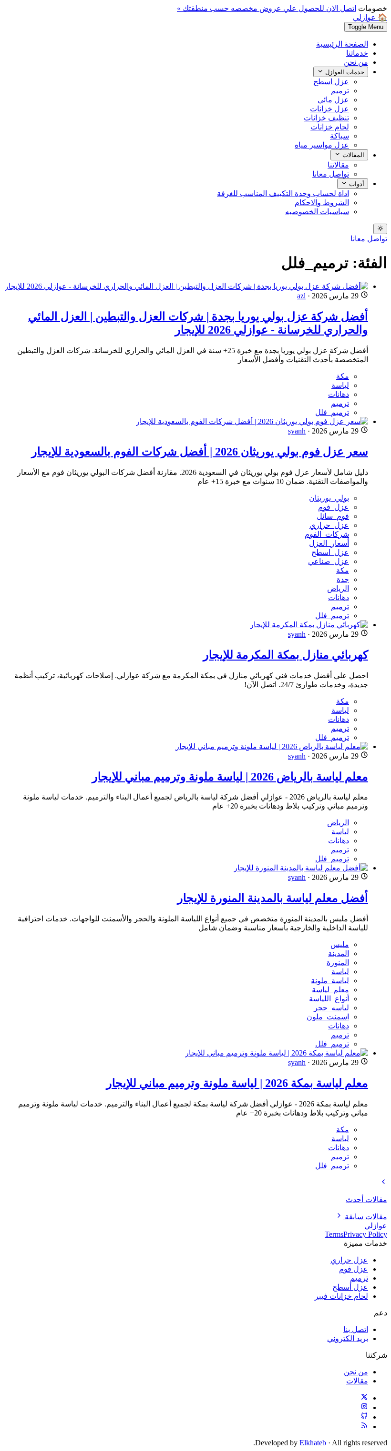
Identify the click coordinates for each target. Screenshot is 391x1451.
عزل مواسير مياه (322, 145)
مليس (339, 944)
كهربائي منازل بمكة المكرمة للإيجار (285, 655)
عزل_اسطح (330, 552)
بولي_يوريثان (329, 498)
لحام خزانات (329, 127)
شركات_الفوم (327, 534)
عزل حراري (349, 1260)
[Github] (364, 1417)
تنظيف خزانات (326, 118)
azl (301, 296)
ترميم (340, 91)
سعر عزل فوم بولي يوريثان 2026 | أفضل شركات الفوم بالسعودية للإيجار (199, 451)
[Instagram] (364, 1407)
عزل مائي (333, 100)
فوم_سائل (333, 516)
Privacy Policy (365, 1234)
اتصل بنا (355, 1329)
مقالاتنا (338, 165)
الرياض (338, 588)
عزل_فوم (333, 507)
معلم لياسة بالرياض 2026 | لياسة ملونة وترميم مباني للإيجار (230, 776)
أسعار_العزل (329, 543)
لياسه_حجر (331, 1008)
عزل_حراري (329, 525)
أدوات (355, 184)
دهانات (338, 394)
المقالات (352, 155)
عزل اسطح (331, 82)
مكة (342, 376)
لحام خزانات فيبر (341, 1296)
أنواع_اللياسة (329, 999)
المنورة (338, 962)
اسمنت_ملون (328, 1017)
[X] (364, 1398)
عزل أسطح (350, 1287)
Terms (334, 1234)
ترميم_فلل (332, 412)
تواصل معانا (330, 174)
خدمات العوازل (343, 72)
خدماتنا (357, 53)
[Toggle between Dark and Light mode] (380, 229)
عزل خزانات (329, 109)
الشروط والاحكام (322, 202)
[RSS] (364, 1426)
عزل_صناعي (328, 561)
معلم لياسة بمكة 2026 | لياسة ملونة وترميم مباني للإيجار (237, 1083)
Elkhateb (312, 1443)
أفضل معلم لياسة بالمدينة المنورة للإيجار (272, 898)
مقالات (357, 1381)
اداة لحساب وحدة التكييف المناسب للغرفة (283, 193)
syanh (297, 431)
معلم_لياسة (330, 990)
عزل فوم (353, 1269)
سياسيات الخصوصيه (317, 211)
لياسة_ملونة (330, 981)
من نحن (356, 62)
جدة (343, 579)
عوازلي (375, 1226)
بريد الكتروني (347, 1338)
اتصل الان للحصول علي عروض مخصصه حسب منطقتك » (266, 8)
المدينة (338, 953)
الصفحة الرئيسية (342, 44)
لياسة (340, 385)
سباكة (339, 136)
